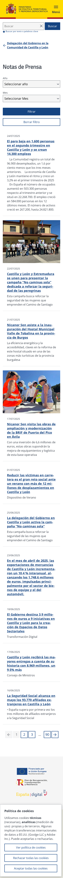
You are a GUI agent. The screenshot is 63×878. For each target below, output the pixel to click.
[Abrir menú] (55, 8)
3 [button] (32, 734)
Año (5, 78)
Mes (5, 92)
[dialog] (31, 840)
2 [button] (24, 734)
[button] (54, 734)
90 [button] (47, 734)
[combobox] (31, 84)
